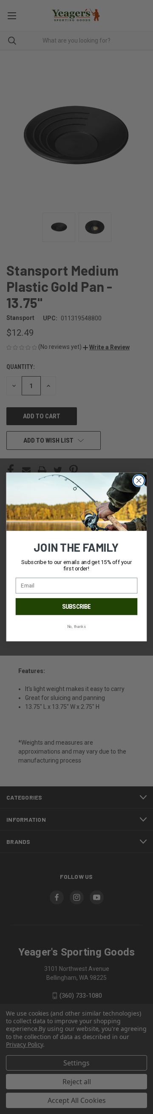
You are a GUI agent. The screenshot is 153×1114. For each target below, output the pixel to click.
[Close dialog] (138, 480)
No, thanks (76, 627)
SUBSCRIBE (76, 606)
